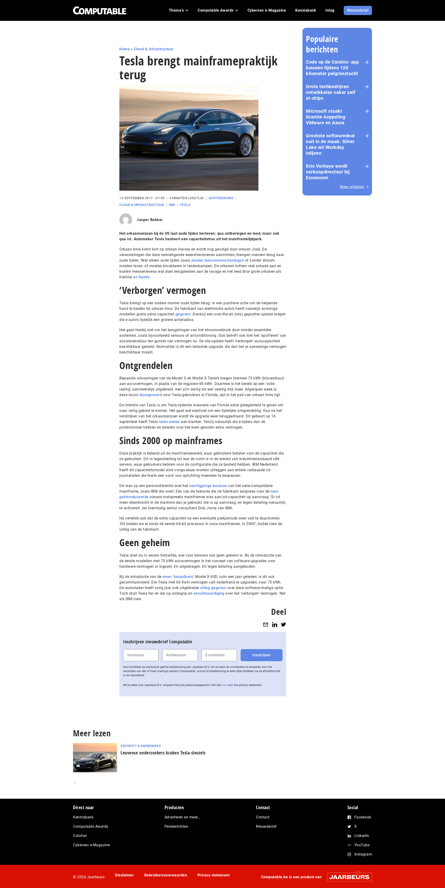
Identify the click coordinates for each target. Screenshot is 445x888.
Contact (263, 817)
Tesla (185, 205)
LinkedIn (361, 836)
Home (124, 49)
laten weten (169, 422)
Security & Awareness (141, 746)
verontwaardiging (209, 593)
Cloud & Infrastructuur (154, 49)
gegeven (183, 314)
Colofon (80, 836)
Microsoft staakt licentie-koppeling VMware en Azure (325, 116)
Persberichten (176, 826)
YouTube (362, 845)
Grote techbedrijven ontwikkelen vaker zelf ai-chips (330, 92)
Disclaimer (124, 875)
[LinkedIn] (274, 624)
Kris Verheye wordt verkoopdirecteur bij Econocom (328, 171)
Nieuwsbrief (266, 826)
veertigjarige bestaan (208, 486)
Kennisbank (83, 817)
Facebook (362, 817)
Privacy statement (213, 875)
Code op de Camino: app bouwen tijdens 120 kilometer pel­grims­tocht (332, 67)
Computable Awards (90, 826)
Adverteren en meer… (182, 817)
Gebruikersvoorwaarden (165, 875)
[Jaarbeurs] (347, 877)
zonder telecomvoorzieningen (217, 260)
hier (224, 685)
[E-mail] (265, 624)
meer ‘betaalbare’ (178, 576)
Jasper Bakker (150, 220)
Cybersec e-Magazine (91, 845)
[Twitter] (283, 624)
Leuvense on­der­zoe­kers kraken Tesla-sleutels (163, 753)
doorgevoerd (151, 395)
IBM (172, 205)
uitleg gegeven (213, 588)
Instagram (363, 854)
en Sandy (141, 277)
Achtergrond (221, 198)
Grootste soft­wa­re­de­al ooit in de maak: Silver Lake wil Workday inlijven (330, 144)
